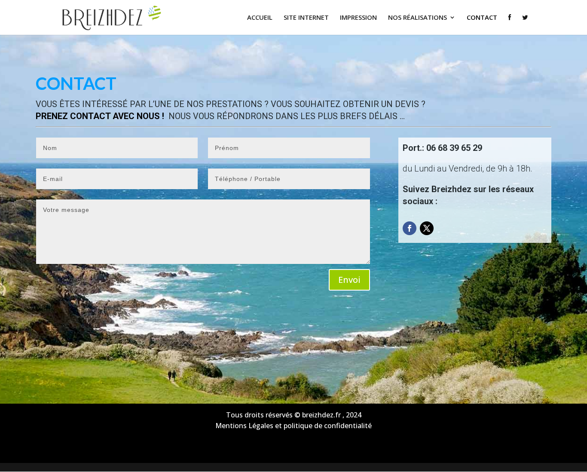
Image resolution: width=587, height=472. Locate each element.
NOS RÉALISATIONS (417, 17)
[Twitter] (525, 24)
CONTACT (482, 17)
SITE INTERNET (306, 17)
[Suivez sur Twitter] (427, 228)
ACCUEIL (259, 17)
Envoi (349, 279)
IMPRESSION (358, 17)
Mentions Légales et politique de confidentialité (293, 425)
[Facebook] (509, 24)
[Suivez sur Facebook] (409, 228)
